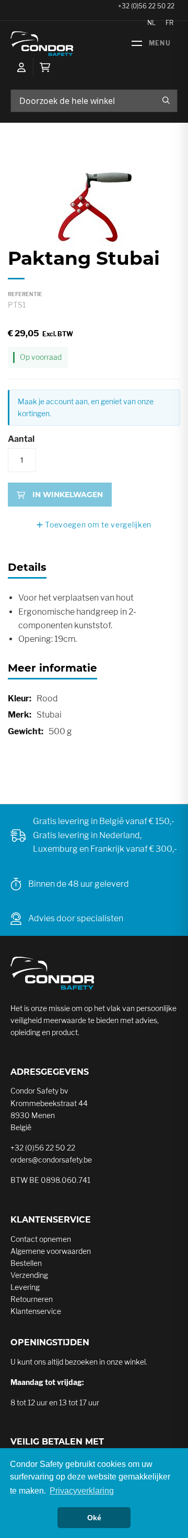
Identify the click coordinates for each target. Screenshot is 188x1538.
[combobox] (94, 100)
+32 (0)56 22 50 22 (42, 1147)
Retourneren (31, 1299)
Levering (25, 1287)
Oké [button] (94, 1517)
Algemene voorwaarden (50, 1251)
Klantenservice (35, 1311)
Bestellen (26, 1263)
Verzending (29, 1275)
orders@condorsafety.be (51, 1159)
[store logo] (41, 43)
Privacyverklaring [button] (82, 1490)
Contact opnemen (40, 1239)
